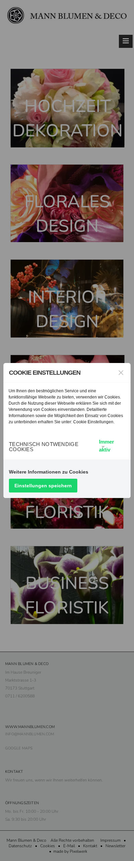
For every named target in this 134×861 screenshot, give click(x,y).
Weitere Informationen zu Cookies (48, 472)
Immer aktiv (106, 446)
